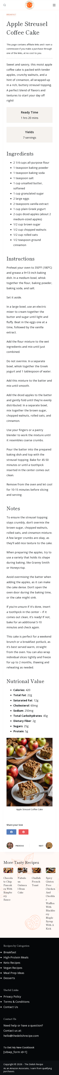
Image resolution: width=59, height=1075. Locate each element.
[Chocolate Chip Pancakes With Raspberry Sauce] (8, 870)
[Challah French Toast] (36, 870)
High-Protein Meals (15, 957)
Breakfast (11, 14)
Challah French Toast (36, 881)
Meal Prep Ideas (13, 973)
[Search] (4, 5)
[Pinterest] (23, 832)
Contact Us (10, 1007)
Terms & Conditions (16, 1001)
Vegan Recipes (12, 968)
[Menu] (54, 5)
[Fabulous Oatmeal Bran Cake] (22, 870)
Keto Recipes (11, 962)
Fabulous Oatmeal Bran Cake (22, 885)
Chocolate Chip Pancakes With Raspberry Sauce (8, 888)
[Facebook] (11, 832)
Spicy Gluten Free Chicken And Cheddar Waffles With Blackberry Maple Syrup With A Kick (50, 903)
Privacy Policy (12, 996)
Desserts (9, 978)
